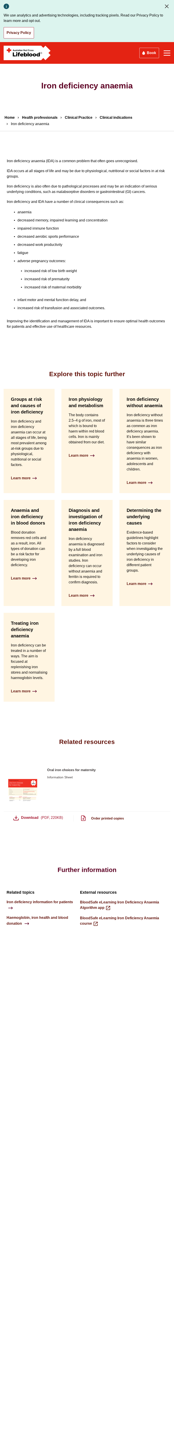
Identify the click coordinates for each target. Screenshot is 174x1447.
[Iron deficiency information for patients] (40, 908)
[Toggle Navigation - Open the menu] (167, 53)
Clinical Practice (78, 117)
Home (10, 117)
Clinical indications (116, 117)
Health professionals (40, 117)
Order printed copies (107, 818)
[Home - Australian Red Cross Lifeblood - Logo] (27, 53)
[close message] (167, 6)
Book (151, 53)
